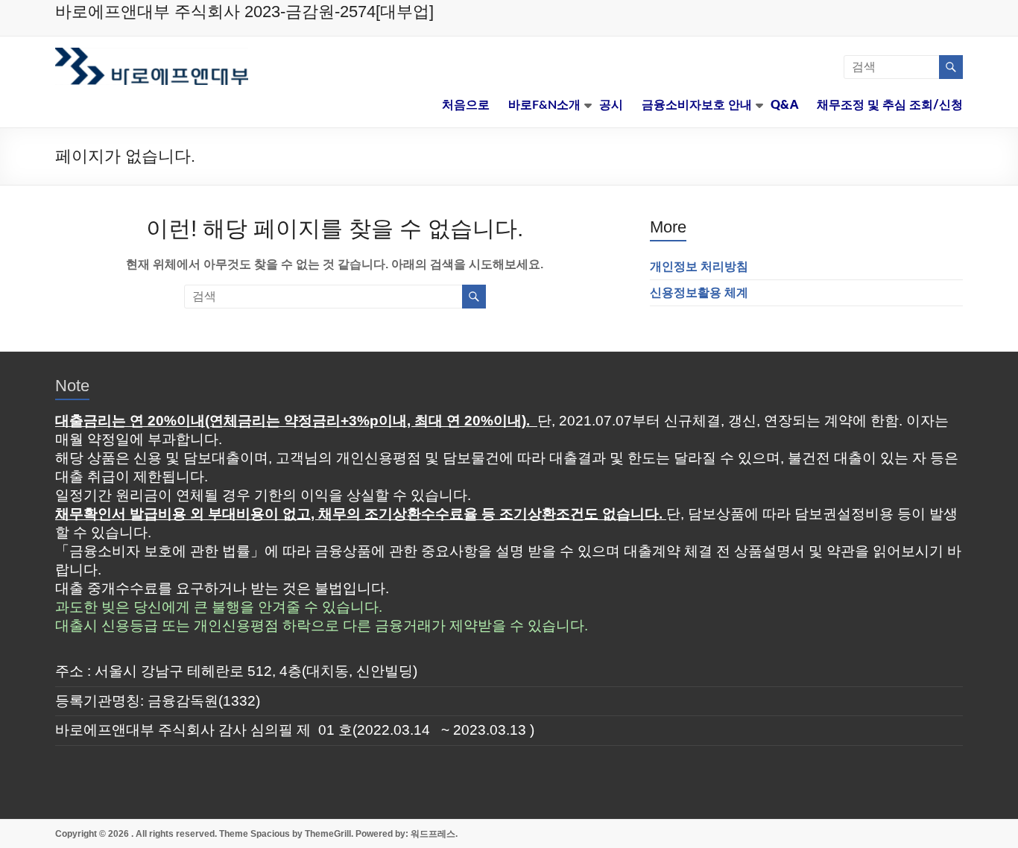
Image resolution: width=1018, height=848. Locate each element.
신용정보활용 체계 (699, 292)
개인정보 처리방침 (699, 266)
